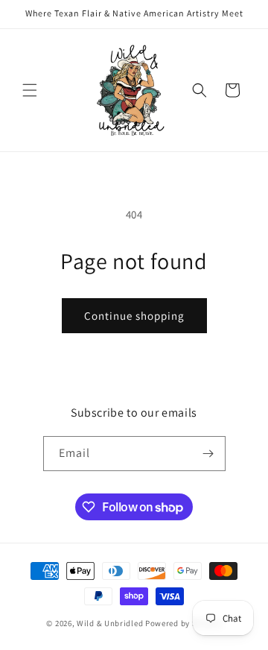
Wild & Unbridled (110, 623)
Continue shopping (134, 316)
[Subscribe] (208, 453)
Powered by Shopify (183, 623)
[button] (29, 90)
